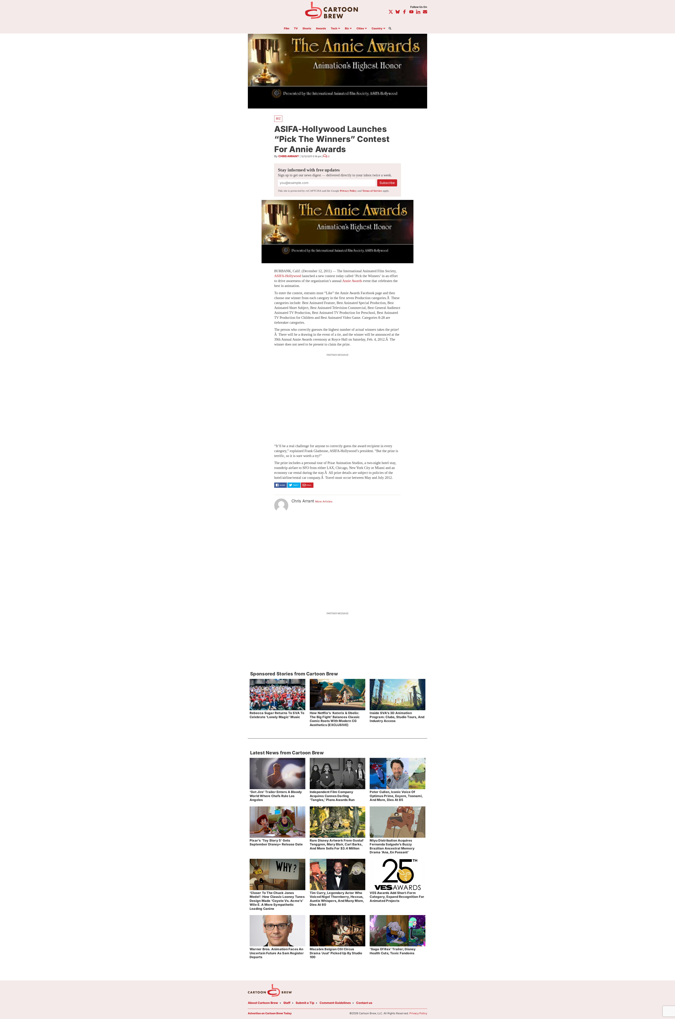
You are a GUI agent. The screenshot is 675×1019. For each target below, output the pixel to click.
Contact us (364, 1003)
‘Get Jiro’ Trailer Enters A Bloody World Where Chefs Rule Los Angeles (276, 796)
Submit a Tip (305, 1003)
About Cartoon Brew (263, 1003)
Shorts (307, 28)
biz (278, 118)
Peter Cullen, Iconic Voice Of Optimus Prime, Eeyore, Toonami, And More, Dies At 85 (396, 796)
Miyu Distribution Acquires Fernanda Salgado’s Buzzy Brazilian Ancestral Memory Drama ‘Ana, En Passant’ (392, 846)
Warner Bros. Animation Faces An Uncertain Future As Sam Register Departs (277, 953)
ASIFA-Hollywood (287, 276)
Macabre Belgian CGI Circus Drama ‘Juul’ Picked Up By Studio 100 (336, 953)
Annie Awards (352, 281)
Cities (360, 28)
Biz (347, 28)
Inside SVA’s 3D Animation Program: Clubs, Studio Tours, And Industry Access (397, 717)
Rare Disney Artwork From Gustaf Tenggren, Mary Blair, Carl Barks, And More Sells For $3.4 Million (337, 844)
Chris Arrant (288, 156)
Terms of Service (372, 190)
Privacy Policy (348, 190)
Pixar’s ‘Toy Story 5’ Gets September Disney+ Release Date (276, 842)
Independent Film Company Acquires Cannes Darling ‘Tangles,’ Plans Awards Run (332, 796)
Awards (321, 28)
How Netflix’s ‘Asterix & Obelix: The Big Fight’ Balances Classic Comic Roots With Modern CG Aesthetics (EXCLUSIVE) (335, 719)
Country (377, 28)
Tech (334, 28)
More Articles (324, 501)
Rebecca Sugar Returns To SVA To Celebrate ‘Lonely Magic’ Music (277, 715)
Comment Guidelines (335, 1003)
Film (286, 28)
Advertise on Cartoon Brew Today (270, 1013)
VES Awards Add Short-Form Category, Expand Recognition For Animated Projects (397, 897)
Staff (286, 1003)
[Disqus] (337, 560)
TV (296, 28)
